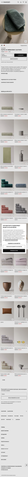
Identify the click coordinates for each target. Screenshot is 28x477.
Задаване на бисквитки (14, 243)
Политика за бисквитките (11, 240)
